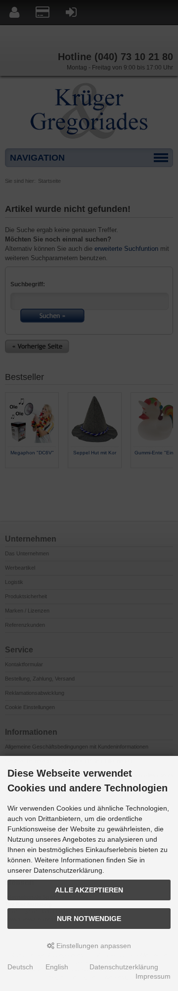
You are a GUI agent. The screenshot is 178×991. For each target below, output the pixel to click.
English (56, 967)
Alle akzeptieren (89, 890)
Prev (13, 476)
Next (165, 476)
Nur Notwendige (89, 919)
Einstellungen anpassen (92, 946)
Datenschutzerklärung (123, 967)
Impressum (153, 976)
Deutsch (20, 967)
